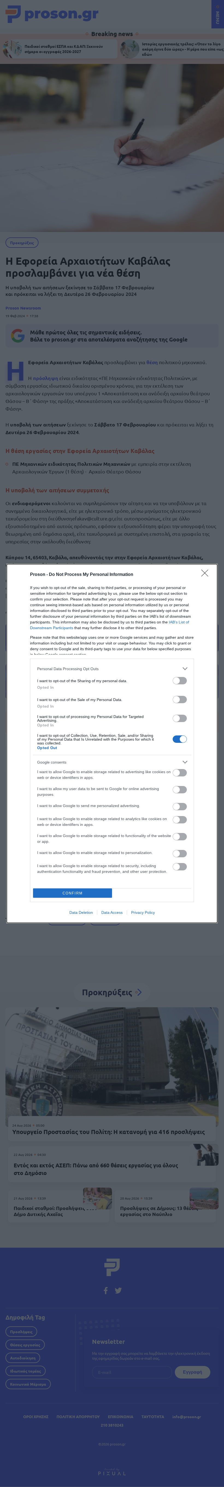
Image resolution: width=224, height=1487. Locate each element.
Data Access (112, 912)
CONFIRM (73, 893)
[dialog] (112, 743)
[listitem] (112, 669)
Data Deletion (81, 912)
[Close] (206, 575)
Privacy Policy (143, 912)
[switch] (180, 680)
